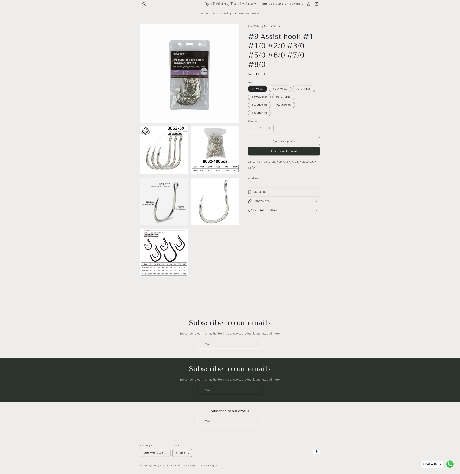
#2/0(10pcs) (303, 88)
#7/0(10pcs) (283, 104)
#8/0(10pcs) (259, 112)
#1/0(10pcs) (280, 88)
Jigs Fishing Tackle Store (160, 466)
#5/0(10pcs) (283, 96)
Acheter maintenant (284, 151)
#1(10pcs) (257, 88)
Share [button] (255, 178)
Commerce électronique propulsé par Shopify (195, 466)
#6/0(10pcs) (259, 104)
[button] (144, 4)
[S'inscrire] (258, 344)
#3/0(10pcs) (259, 96)
